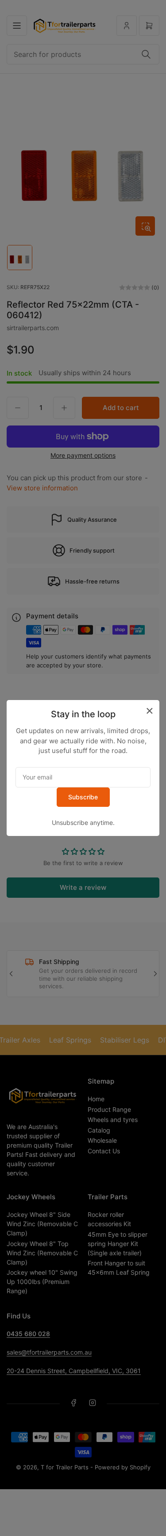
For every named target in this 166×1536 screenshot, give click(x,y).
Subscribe (83, 797)
